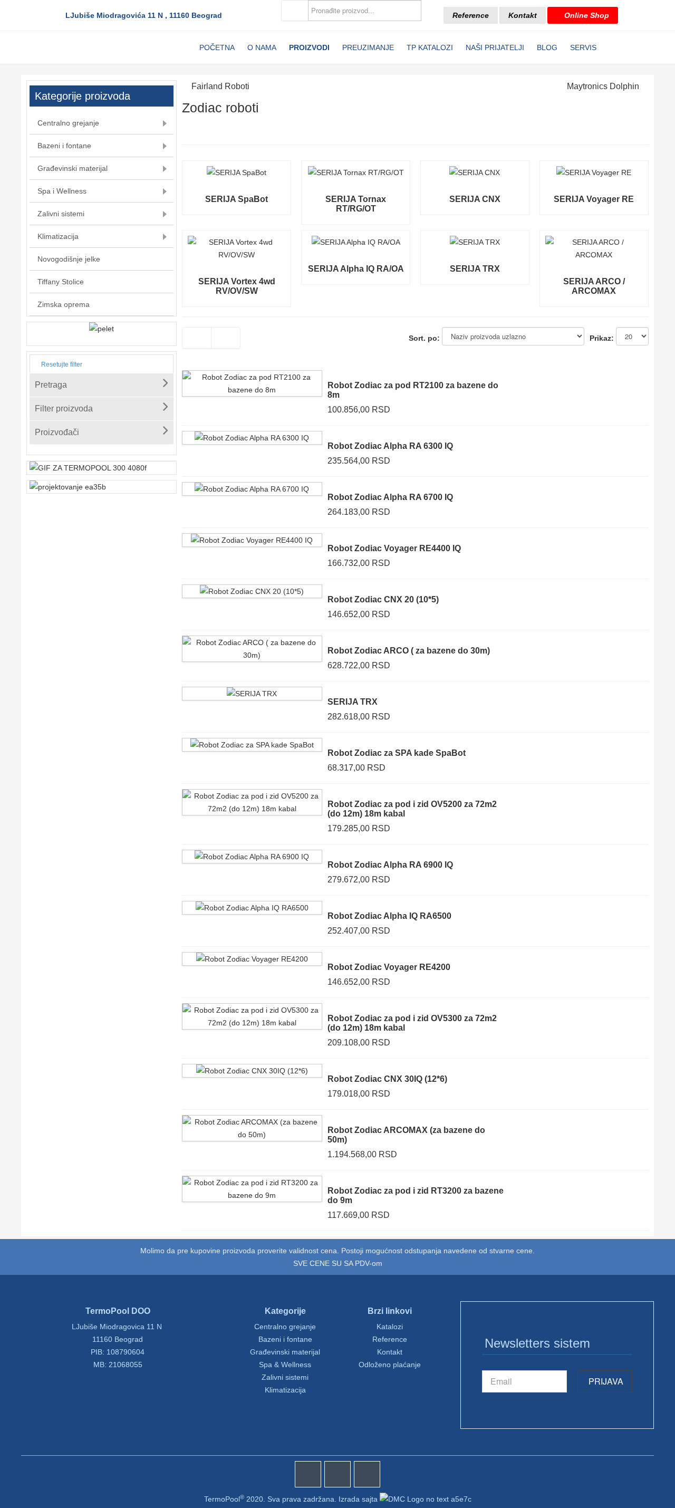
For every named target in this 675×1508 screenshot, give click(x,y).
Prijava (604, 1381)
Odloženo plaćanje (390, 1364)
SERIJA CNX (474, 199)
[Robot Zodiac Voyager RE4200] (252, 959)
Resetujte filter (61, 364)
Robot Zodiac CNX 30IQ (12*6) (387, 1078)
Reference (470, 15)
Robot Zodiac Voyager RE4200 (388, 967)
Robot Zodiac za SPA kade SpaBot (396, 752)
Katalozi (390, 1326)
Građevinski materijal (285, 1352)
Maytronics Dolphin (603, 86)
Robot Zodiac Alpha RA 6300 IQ (390, 445)
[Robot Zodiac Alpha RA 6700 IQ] (252, 489)
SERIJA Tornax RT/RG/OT (355, 204)
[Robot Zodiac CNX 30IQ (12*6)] (252, 1071)
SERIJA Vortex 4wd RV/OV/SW (236, 286)
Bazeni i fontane (285, 1339)
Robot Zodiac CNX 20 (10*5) (383, 599)
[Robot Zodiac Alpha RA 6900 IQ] (252, 856)
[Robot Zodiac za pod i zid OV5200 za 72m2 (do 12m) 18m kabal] (252, 796)
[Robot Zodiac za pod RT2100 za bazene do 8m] (252, 377)
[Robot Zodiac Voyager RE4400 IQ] (252, 540)
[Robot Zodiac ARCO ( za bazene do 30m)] (252, 642)
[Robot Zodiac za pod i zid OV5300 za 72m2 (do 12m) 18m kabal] (252, 1010)
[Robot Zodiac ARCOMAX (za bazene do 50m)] (252, 1122)
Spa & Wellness (285, 1364)
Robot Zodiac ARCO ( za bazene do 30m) (408, 650)
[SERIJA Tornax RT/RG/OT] (356, 172)
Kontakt (522, 15)
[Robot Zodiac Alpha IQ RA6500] (252, 908)
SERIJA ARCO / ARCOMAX (594, 286)
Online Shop (585, 15)
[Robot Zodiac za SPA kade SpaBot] (252, 745)
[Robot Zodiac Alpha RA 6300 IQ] (252, 438)
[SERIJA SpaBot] (236, 172)
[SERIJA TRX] (475, 242)
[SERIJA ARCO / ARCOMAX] (594, 242)
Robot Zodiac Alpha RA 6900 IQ (390, 864)
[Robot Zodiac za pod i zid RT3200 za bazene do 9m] (252, 1182)
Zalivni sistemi (285, 1377)
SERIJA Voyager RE (594, 199)
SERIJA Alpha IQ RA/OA (356, 268)
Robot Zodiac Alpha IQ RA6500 (389, 915)
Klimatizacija (285, 1390)
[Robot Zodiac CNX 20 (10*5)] (252, 591)
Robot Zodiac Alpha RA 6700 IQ (390, 497)
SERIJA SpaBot (236, 199)
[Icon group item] (308, 1474)
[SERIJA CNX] (474, 172)
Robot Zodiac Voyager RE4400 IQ (394, 548)
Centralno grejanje (285, 1326)
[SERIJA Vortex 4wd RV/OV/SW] (236, 242)
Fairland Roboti (220, 86)
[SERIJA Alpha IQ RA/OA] (356, 242)
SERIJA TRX (475, 268)
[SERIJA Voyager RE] (593, 172)
